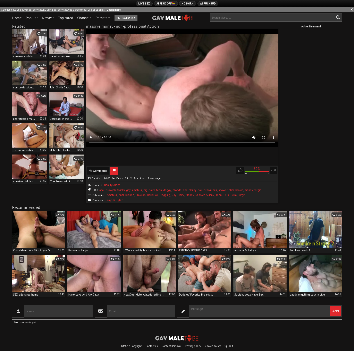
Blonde (129, 195)
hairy (152, 190)
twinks (121, 190)
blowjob (111, 190)
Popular (32, 17)
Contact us (151, 346)
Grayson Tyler (114, 200)
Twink (233, 195)
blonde (177, 190)
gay (128, 190)
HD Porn (188, 3)
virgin (257, 190)
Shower (200, 195)
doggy (167, 190)
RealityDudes (112, 185)
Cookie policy (213, 346)
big (146, 190)
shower (223, 190)
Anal (121, 195)
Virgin (241, 195)
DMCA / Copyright (131, 346)
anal (101, 190)
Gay (174, 195)
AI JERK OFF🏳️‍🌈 (166, 3)
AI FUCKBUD (208, 3)
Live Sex (144, 3)
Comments (100, 170)
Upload (229, 346)
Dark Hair (152, 195)
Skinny (210, 195)
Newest (48, 17)
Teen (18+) (222, 195)
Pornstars (102, 17)
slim (231, 190)
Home (17, 17)
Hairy (181, 195)
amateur (137, 190)
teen (159, 190)
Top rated (65, 17)
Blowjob (141, 195)
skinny (192, 190)
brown (239, 190)
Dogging (165, 195)
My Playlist (125, 18)
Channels (84, 17)
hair (200, 190)
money (249, 190)
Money (190, 195)
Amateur (112, 195)
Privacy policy (193, 346)
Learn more (114, 9)
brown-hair (210, 190)
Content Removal (172, 346)
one (185, 190)
